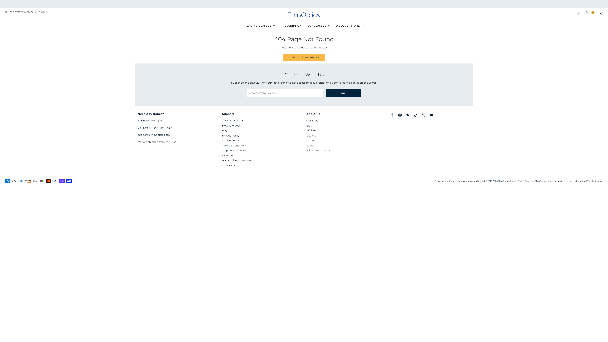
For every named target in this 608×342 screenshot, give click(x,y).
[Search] (601, 13)
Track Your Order (232, 120)
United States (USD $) (19, 12)
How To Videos (231, 125)
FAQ (224, 130)
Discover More (348, 25)
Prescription (291, 25)
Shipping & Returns (234, 150)
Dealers (311, 135)
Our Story (312, 120)
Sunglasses (316, 25)
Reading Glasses (257, 25)
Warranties (229, 155)
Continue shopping (304, 57)
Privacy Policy (230, 135)
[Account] (578, 13)
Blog (309, 125)
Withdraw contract (318, 150)
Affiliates (311, 130)
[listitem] (304, 4)
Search (310, 145)
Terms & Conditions (234, 145)
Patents (311, 140)
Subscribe (343, 92)
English (44, 12)
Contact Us (229, 165)
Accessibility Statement (237, 160)
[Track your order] (586, 12)
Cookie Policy (230, 140)
